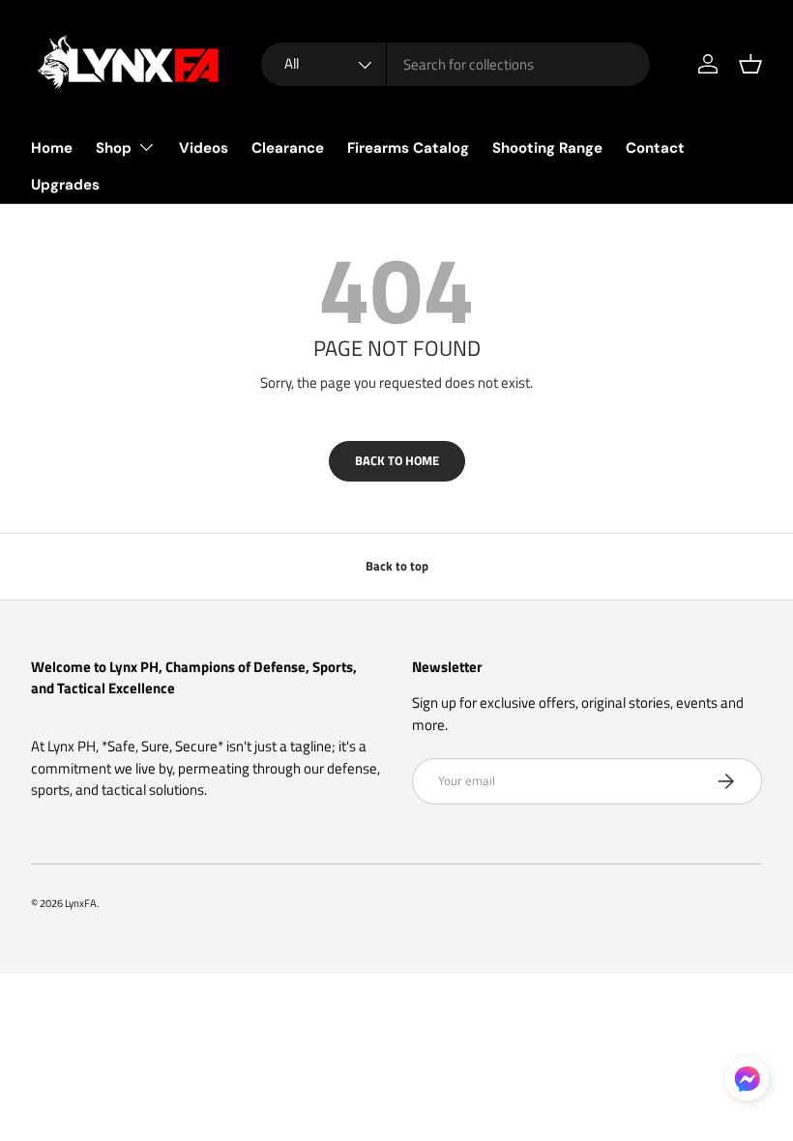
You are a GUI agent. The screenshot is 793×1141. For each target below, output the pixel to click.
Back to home (397, 460)
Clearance (287, 148)
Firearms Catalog (408, 148)
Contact (655, 148)
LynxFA (81, 902)
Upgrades (65, 184)
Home (52, 148)
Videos (203, 148)
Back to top (397, 565)
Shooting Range (547, 148)
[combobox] (456, 64)
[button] (750, 64)
